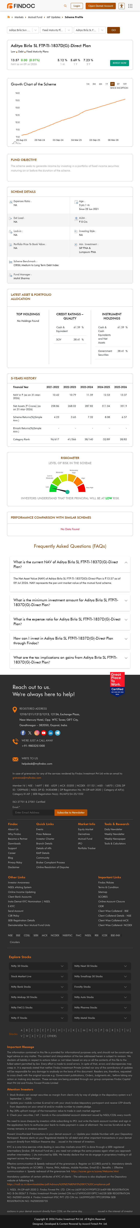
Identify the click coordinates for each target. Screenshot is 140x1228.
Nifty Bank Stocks (21, 986)
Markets (19, 17)
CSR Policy (13, 915)
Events (39, 829)
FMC (78, 935)
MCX (44, 935)
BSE (18, 935)
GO (114, 30)
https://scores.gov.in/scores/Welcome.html (94, 1171)
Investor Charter (45, 838)
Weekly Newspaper (115, 838)
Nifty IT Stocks (19, 1018)
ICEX (104, 935)
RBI (96, 935)
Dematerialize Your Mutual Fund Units (29, 925)
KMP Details (42, 853)
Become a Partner (18, 838)
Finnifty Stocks (82, 986)
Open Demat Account (100, 5)
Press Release (43, 834)
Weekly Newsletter (114, 834)
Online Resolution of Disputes (52, 867)
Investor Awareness (19, 882)
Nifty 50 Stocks (19, 966)
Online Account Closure (111, 901)
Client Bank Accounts (20, 896)
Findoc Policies (106, 882)
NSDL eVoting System (20, 887)
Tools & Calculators (115, 843)
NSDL (88, 935)
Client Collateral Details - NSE (114, 915)
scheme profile (74, 17)
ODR (101, 906)
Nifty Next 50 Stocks (85, 966)
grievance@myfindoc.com (27, 777)
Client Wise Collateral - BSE (113, 911)
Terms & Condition (108, 887)
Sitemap (102, 892)
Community (42, 857)
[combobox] (9, 30)
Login (77, 5)
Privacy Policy (15, 862)
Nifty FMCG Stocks (21, 1007)
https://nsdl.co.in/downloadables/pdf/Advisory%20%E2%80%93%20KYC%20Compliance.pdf (58, 1184)
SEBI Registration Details (21, 920)
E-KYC (11, 906)
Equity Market (85, 829)
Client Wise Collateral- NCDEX (115, 925)
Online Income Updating (22, 892)
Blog (10, 857)
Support (12, 848)
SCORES (103, 896)
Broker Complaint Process (50, 862)
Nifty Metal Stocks (84, 1018)
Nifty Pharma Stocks (85, 1007)
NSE (10, 935)
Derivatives (84, 834)
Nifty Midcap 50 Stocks (24, 997)
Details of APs (43, 848)
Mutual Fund (35, 17)
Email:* (16, 807)
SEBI (36, 935)
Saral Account (15, 911)
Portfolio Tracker (87, 848)
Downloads (14, 843)
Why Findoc (14, 834)
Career (12, 853)
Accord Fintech (90, 1223)
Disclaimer (14, 867)
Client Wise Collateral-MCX (113, 920)
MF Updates (53, 17)
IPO (80, 843)
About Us (13, 829)
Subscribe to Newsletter (71, 812)
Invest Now (119, 63)
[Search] (65, 6)
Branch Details (44, 843)
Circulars (15, 942)
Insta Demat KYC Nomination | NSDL (29, 901)
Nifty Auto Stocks (84, 997)
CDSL (27, 935)
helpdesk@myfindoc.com (37, 763)
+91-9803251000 (33, 745)
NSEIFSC (67, 935)
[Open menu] (130, 6)
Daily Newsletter (113, 829)
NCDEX (55, 935)
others (52, 1036)
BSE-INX (115, 935)
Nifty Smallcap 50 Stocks (88, 976)
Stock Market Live (21, 976)
